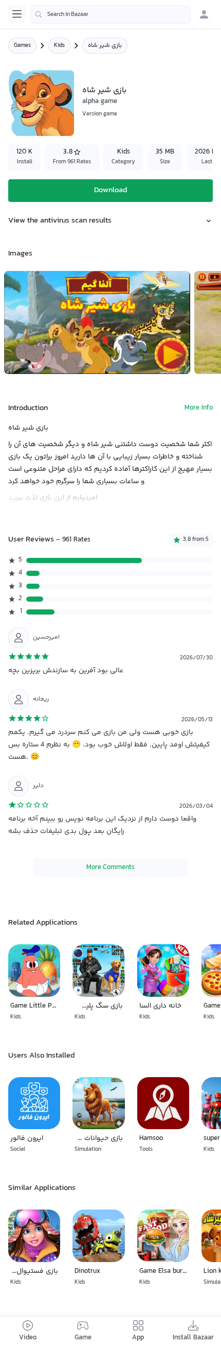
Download (110, 190)
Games (22, 45)
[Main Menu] (17, 14)
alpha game (99, 101)
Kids (59, 45)
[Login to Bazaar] (204, 14)
